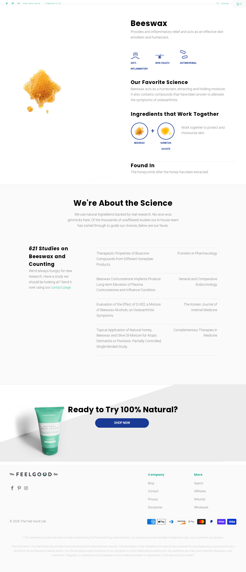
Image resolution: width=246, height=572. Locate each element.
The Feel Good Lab (33, 521)
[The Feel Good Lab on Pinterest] (12, 4)
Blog (151, 483)
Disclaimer (155, 507)
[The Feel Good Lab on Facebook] (6, 4)
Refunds (199, 499)
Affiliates (200, 491)
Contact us (53, 3)
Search (198, 483)
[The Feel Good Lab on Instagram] (18, 4)
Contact (153, 491)
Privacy (153, 499)
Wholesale (201, 507)
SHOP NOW (122, 423)
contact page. (61, 287)
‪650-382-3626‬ (31, 3)
